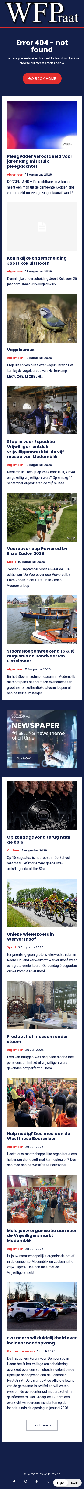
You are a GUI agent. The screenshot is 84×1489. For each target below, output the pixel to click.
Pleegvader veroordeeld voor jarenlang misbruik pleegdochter (39, 161)
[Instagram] (25, 1482)
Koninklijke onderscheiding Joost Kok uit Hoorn (37, 260)
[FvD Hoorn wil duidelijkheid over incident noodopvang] (42, 1306)
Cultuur (13, 850)
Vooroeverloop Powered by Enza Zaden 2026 (37, 551)
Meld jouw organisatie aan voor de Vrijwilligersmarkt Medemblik (42, 1235)
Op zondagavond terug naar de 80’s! (39, 839)
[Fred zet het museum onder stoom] (42, 1005)
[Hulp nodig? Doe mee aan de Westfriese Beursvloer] (42, 1102)
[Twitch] (47, 1482)
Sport (11, 562)
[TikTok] (36, 1482)
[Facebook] (14, 1482)
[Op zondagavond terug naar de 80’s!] (42, 805)
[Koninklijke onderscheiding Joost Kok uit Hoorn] (42, 226)
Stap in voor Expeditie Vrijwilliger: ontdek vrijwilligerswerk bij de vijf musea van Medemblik (35, 449)
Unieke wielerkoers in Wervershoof (30, 936)
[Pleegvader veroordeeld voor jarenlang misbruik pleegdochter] (42, 125)
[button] (67, 1483)
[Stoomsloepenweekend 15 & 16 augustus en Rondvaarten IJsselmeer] (42, 619)
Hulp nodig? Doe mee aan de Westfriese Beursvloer (38, 1136)
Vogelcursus (21, 350)
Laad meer (40, 1425)
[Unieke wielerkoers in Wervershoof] (42, 903)
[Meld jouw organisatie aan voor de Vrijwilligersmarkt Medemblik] (42, 1199)
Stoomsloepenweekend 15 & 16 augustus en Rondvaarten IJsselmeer (41, 656)
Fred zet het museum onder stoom (37, 1039)
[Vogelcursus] (42, 318)
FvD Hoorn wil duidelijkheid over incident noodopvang (42, 1340)
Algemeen (15, 174)
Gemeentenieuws (21, 1351)
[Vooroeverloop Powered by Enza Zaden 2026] (42, 517)
